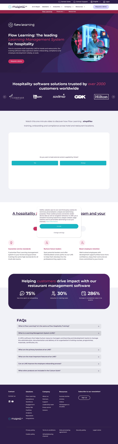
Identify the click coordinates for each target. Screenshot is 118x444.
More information (52, 221)
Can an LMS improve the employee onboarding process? (39, 364)
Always (83, 163)
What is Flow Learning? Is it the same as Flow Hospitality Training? (43, 326)
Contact (11, 391)
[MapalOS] (17, 7)
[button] (4, 97)
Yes (35, 163)
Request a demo (101, 7)
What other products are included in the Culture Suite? (39, 371)
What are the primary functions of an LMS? (34, 350)
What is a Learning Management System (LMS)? (36, 333)
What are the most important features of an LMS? (37, 357)
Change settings (59, 233)
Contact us (11, 396)
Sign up (84, 397)
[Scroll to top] (114, 440)
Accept (59, 226)
